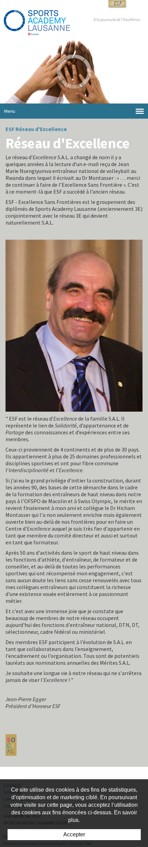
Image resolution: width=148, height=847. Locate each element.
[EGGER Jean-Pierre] (74, 325)
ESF (117, 3)
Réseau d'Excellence (41, 129)
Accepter (74, 834)
